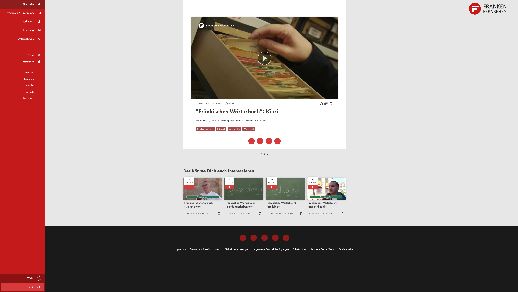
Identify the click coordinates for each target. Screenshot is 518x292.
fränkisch (221, 128)
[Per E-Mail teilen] (277, 141)
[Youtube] (264, 238)
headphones (321, 104)
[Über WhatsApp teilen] (269, 141)
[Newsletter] (286, 238)
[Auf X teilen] (260, 141)
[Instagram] (253, 238)
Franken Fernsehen (205, 128)
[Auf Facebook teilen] (251, 141)
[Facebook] (243, 238)
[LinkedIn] (275, 238)
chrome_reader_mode (326, 104)
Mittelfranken (234, 128)
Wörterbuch (248, 128)
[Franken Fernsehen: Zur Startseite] (488, 9)
